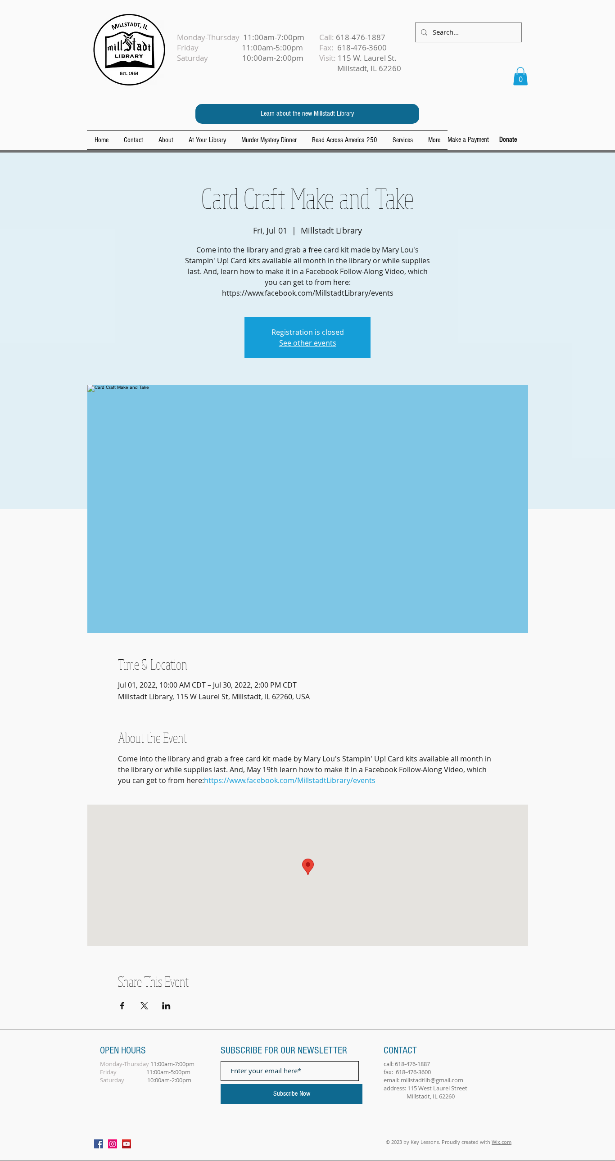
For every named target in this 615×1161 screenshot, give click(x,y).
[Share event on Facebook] (122, 1005)
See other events (307, 343)
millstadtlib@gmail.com (432, 1080)
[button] (520, 76)
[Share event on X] (144, 1005)
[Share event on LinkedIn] (166, 1005)
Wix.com (501, 1141)
